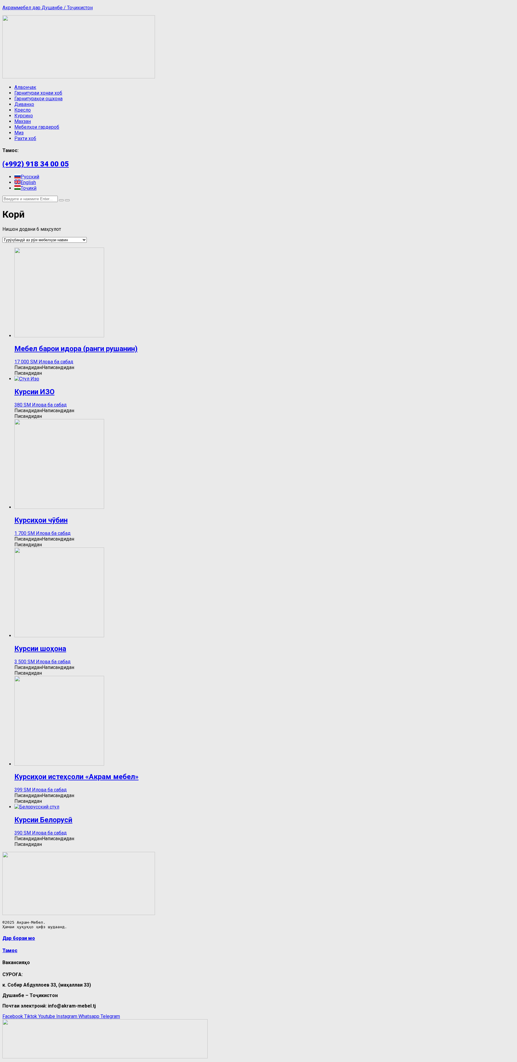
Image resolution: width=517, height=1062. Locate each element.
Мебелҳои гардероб (36, 127)
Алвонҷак (25, 87)
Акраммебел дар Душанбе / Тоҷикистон (47, 7)
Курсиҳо (23, 116)
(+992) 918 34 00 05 (35, 164)
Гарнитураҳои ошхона (38, 98)
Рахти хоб (25, 138)
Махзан (22, 121)
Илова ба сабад (56, 362)
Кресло (22, 110)
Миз (19, 133)
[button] (44, 367)
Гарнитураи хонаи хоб (38, 93)
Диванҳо (24, 104)
